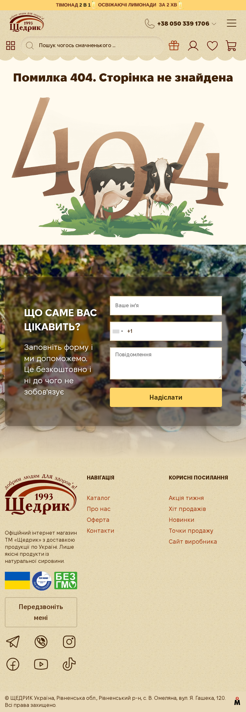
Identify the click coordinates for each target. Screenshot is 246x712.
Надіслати (166, 397)
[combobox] (117, 331)
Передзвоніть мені (41, 612)
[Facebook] (13, 664)
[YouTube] (41, 664)
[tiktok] (69, 664)
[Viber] (41, 642)
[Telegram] (13, 642)
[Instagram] (69, 642)
